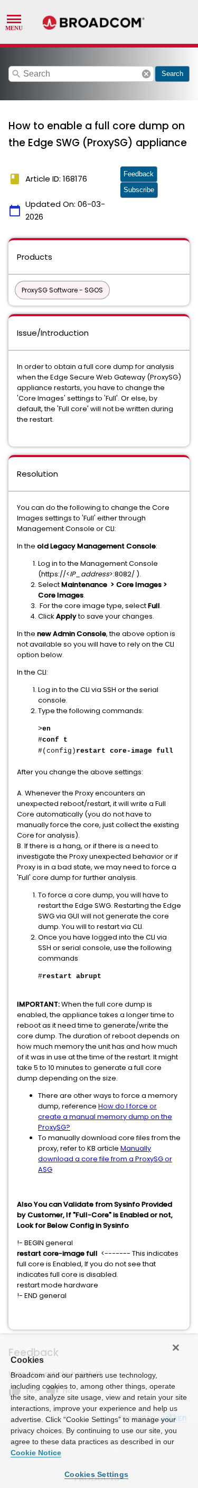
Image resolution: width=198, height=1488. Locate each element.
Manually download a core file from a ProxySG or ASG (105, 1158)
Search (172, 74)
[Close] (176, 1347)
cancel (146, 74)
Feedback (139, 174)
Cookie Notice (36, 1452)
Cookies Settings (96, 1474)
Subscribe (139, 190)
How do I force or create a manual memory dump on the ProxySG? (105, 1116)
